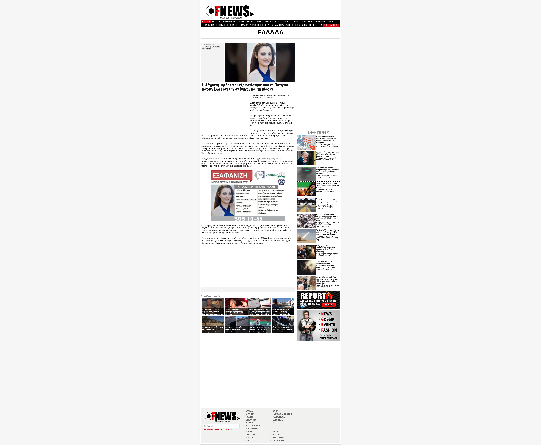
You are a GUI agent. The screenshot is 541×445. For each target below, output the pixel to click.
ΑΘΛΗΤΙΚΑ (320, 21)
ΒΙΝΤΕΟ (276, 431)
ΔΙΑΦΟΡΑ (279, 25)
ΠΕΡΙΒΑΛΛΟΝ (242, 25)
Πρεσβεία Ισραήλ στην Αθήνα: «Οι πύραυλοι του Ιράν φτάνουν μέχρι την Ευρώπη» (326, 139)
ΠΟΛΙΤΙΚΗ (227, 21)
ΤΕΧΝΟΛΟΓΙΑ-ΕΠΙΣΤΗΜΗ (213, 25)
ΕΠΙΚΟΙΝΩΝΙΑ (301, 25)
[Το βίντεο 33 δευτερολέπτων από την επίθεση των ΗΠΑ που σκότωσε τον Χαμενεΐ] (306, 236)
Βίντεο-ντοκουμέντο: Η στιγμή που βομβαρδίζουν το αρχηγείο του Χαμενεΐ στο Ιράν (327, 217)
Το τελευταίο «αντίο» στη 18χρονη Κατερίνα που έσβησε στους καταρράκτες (212, 312)
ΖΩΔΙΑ (330, 21)
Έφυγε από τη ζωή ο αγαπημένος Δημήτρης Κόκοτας (234, 312)
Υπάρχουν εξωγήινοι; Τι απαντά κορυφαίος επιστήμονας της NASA (325, 263)
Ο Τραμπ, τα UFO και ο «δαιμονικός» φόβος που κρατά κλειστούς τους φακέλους (325, 249)
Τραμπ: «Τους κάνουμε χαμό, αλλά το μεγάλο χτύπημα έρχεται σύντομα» (327, 154)
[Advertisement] (225, 113)
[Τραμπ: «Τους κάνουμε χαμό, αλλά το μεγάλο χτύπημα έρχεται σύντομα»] (306, 158)
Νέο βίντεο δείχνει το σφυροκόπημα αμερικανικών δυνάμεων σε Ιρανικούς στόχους (327, 171)
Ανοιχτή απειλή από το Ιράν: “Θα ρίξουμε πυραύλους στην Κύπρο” (327, 185)
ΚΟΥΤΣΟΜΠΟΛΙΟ (265, 21)
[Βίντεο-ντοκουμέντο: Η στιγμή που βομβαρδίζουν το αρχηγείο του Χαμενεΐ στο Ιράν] (306, 221)
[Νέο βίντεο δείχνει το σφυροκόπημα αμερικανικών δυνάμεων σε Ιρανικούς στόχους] (306, 174)
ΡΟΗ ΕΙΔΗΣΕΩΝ (331, 25)
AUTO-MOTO (278, 420)
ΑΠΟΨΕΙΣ (296, 21)
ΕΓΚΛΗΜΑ (250, 414)
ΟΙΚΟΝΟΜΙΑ (239, 21)
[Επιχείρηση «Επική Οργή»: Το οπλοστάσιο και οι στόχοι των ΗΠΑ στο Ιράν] (306, 205)
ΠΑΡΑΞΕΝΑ (307, 21)
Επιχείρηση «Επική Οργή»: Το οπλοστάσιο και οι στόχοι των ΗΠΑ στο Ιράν (327, 201)
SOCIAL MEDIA (279, 417)
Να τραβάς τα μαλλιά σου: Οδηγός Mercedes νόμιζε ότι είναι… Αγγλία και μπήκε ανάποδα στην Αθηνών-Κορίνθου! (235, 331)
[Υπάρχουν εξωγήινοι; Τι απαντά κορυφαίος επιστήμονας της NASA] (306, 267)
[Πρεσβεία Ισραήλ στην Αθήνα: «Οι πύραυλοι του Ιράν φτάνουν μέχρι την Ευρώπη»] (306, 142)
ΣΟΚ (247, 440)
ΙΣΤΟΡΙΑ (230, 25)
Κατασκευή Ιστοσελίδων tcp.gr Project (219, 429)
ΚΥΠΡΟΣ (289, 25)
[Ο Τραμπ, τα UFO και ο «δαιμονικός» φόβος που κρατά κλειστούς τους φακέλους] (306, 252)
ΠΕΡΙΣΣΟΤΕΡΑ (315, 25)
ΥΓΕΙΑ (270, 25)
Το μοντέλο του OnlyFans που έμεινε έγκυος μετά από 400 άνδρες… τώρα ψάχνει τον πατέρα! (327, 280)
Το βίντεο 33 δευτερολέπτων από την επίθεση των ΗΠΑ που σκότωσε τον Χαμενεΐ (327, 232)
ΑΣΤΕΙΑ (276, 423)
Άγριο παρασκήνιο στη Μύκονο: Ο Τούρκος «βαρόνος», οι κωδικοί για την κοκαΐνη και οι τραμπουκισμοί (281, 314)
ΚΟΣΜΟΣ (251, 21)
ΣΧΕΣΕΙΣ (276, 429)
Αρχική (206, 21)
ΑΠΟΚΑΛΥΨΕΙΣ (282, 21)
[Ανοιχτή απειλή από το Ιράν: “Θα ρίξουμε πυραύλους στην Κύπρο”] (306, 189)
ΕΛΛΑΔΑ (216, 21)
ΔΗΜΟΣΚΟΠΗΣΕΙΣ (258, 25)
